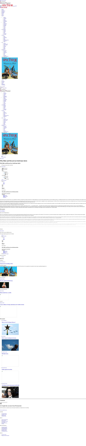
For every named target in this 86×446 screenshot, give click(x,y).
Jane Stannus (3, 336)
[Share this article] (2, 185)
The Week (5, 50)
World (4, 107)
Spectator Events (4, 430)
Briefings (3, 12)
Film (4, 38)
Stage (4, 41)
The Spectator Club (4, 431)
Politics (5, 17)
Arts (4, 53)
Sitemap (3, 423)
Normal (7, 177)
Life (2, 42)
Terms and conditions (5, 421)
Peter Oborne (2, 230)
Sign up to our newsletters (5, 435)
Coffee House (4, 29)
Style (4, 48)
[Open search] (2, 88)
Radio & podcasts (6, 115)
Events (3, 13)
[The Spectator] (0, 7)
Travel (4, 45)
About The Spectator (5, 419)
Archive (5, 103)
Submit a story (4, 415)
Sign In (4, 88)
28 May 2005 (3, 166)
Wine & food (5, 120)
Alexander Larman (4, 383)
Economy (5, 33)
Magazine (5, 20)
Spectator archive (4, 429)
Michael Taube (2, 302)
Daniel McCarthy (4, 367)
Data (4, 32)
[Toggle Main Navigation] (1, 6)
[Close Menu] (1, 88)
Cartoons (5, 55)
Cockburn (5, 18)
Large (7, 174)
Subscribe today (4, 434)
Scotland (5, 34)
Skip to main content (3, 0)
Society (5, 31)
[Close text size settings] (2, 170)
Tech (4, 19)
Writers (3, 10)
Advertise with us (4, 414)
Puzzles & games (6, 56)
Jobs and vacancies (4, 422)
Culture (3, 35)
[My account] (5, 88)
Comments (4, 180)
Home (3, 9)
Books (4, 36)
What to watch (6, 119)
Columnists (5, 52)
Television (5, 40)
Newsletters (5, 21)
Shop (2, 15)
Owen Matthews (4, 320)
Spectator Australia (4, 427)
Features (5, 51)
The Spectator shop (4, 428)
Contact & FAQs (4, 413)
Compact (7, 176)
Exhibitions (5, 37)
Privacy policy (4, 420)
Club (2, 14)
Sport (4, 47)
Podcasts (3, 11)
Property (5, 46)
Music (4, 39)
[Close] (1, 403)
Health (4, 124)
